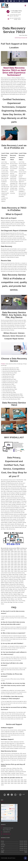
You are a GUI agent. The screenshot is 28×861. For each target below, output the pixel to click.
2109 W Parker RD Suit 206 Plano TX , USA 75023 (15, 15)
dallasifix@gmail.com (7, 834)
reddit (23, 1)
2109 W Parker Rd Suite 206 (21, 37)
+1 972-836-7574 (15, 11)
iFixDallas (3, 363)
